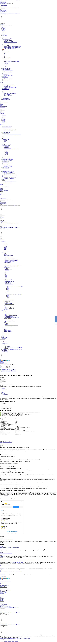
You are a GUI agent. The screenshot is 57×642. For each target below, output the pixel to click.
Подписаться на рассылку (4, 625)
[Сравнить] (1, 382)
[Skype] (7, 360)
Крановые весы (2, 549)
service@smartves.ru (3, 3)
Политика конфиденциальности (5, 638)
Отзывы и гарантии (5, 394)
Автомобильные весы (5, 98)
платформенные (7, 492)
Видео (3, 389)
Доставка (3, 30)
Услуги (1, 579)
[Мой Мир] (3, 360)
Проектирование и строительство (5, 581)
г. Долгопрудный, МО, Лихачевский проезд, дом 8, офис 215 (10, 0)
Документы (4, 119)
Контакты (6, 495)
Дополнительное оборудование (5, 590)
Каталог (1, 583)
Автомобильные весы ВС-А (4, 585)
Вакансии (3, 34)
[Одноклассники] (2, 360)
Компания (2, 593)
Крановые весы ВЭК (3, 587)
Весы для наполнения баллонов (5, 589)
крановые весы (12, 492)
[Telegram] (9, 360)
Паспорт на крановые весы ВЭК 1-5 (6, 442)
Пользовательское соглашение (25, 638)
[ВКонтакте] (0, 360)
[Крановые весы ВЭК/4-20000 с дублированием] (8, 369)
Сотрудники (4, 29)
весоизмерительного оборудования (17, 562)
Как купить (4, 391)
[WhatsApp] (6, 360)
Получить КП (2, 380)
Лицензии (3, 31)
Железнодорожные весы (6, 99)
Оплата (3, 392)
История (3, 28)
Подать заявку (2, 215)
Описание (3, 388)
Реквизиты (3, 33)
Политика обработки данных (15, 638)
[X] (4, 360)
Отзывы (3, 32)
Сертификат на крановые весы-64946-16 (6, 444)
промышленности (12, 555)
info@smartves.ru (3, 1)
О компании (4, 27)
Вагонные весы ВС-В (3, 586)
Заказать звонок (3, 8)
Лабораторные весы (3, 591)
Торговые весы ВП (3, 592)
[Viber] (5, 360)
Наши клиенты (4, 35)
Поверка (1, 582)
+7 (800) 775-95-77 (4, 5)
